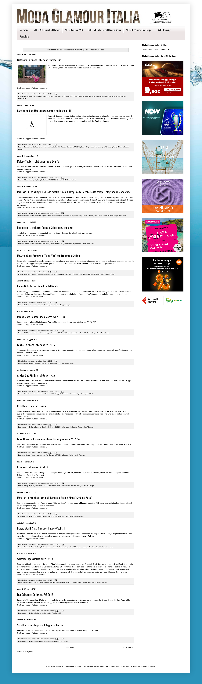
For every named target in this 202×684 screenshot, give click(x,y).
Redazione (24, 36)
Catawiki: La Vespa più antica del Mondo (37, 286)
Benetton (38, 427)
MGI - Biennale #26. (74, 30)
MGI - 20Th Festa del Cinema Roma (104, 30)
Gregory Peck (77, 274)
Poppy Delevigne (82, 394)
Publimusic (80, 516)
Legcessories (76, 582)
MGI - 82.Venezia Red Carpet (139, 30)
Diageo (61, 547)
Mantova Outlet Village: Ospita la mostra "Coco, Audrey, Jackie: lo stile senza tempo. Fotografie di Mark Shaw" (74, 192)
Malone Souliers (70, 180)
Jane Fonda (98, 215)
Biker (47, 582)
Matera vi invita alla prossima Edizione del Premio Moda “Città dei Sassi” (54, 498)
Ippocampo (77, 243)
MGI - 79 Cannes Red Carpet (47, 30)
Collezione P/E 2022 (73, 147)
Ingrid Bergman (121, 96)
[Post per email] (55, 94)
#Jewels (26, 243)
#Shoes (26, 180)
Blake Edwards (40, 641)
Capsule (63, 147)
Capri (43, 427)
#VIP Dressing (164, 30)
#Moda (25, 363)
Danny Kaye (68, 243)
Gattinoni (112, 96)
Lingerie (84, 582)
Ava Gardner (59, 96)
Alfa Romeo (27, 305)
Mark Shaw (122, 215)
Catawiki (46, 305)
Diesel (53, 274)
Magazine (24, 30)
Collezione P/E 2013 (42, 486)
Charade (56, 547)
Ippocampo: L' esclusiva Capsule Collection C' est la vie (45, 228)
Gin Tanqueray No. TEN (87, 547)
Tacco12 (58, 613)
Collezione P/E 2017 (56, 243)
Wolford (104, 582)
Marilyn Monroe (118, 147)
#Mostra (26, 215)
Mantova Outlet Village (110, 215)
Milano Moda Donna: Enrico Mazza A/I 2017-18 (41, 317)
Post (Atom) (28, 652)
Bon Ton (45, 455)
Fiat (53, 613)
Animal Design (28, 582)
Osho (92, 243)
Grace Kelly (85, 147)
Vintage (91, 486)
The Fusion (109, 547)
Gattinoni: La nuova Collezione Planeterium (39, 60)
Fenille (66, 363)
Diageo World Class (71, 547)
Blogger (153, 666)
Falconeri (52, 486)
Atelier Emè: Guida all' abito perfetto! (36, 375)
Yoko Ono (92, 394)
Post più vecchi (127, 648)
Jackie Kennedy (88, 215)
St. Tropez (84, 486)
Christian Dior (45, 363)
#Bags (25, 147)
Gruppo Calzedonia (61, 394)
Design (62, 427)
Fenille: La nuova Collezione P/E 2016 (36, 345)
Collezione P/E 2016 (57, 363)
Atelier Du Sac (33, 147)
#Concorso (27, 274)
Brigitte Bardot (55, 147)
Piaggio (62, 305)
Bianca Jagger (45, 333)
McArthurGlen (105, 274)
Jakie (58, 486)
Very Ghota (64, 641)
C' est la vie (45, 243)
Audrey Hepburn (48, 96)
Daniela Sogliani (57, 215)
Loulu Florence (80, 455)
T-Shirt (72, 363)
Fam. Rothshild (81, 333)
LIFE (105, 147)
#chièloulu (26, 455)
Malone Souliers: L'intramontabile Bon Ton (38, 161)
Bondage (52, 582)
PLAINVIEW (135, 666)
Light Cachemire (71, 427)
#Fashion (26, 96)
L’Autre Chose (88, 274)
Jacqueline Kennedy (96, 147)
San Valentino (100, 547)
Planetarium (22, 98)
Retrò (78, 486)
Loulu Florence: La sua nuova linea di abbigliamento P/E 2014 (48, 439)
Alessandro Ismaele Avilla (31, 547)
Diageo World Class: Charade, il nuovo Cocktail (41, 528)
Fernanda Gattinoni (102, 96)
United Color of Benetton (86, 427)
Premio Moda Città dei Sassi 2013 (64, 516)
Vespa (68, 305)
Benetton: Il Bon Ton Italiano (31, 406)
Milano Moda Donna (102, 333)
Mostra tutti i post (97, 50)
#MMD (25, 333)
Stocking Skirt (96, 582)
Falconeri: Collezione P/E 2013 (32, 467)
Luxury (110, 147)
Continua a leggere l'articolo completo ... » (33, 88)
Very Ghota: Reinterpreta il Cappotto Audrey (40, 625)
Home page (69, 648)
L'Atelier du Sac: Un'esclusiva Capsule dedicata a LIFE (44, 111)
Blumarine (46, 274)
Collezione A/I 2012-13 (63, 582)
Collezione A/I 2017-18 (58, 333)
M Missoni (96, 274)
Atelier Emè (27, 394)
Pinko (113, 274)
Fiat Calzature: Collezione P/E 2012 (35, 594)
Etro (57, 274)
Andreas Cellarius (36, 96)
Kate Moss (72, 394)
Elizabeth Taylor (83, 96)
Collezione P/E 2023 (70, 96)
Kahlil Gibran (85, 243)
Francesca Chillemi (65, 274)
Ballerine (38, 613)
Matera (50, 516)
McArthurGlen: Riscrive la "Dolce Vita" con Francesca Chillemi (48, 256)
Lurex (63, 486)
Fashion (92, 96)
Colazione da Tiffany (53, 641)
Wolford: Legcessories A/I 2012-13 (35, 559)
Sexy (89, 582)
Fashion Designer (41, 516)
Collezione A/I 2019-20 (48, 180)
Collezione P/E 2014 (53, 427)
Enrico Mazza (71, 333)
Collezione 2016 (48, 394)
